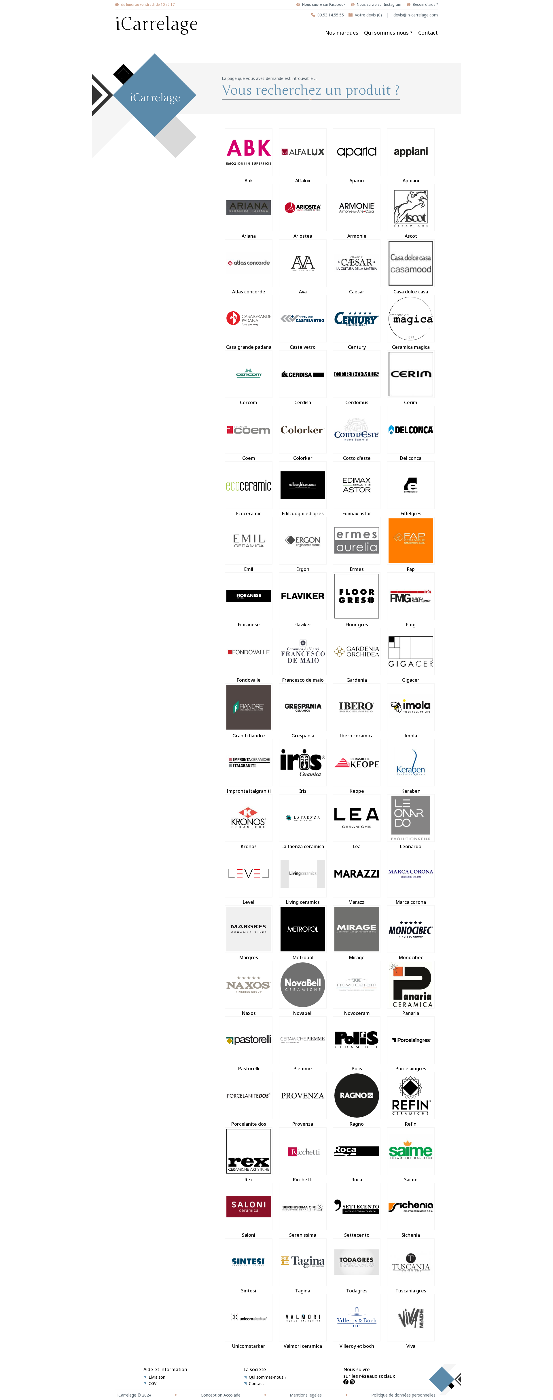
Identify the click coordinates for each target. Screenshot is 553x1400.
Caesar (356, 291)
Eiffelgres (410, 513)
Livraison (157, 1377)
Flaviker (302, 624)
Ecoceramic (248, 513)
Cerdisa (302, 402)
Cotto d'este (357, 458)
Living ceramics (303, 902)
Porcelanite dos (248, 1124)
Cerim (410, 402)
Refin (410, 1124)
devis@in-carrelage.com (415, 15)
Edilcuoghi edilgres (303, 513)
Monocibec (411, 957)
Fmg (411, 624)
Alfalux (302, 180)
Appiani (411, 180)
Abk (249, 180)
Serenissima (302, 1235)
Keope (356, 791)
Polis (357, 1068)
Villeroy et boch (357, 1346)
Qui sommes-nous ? (268, 1377)
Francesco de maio (303, 680)
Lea (357, 846)
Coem (248, 458)
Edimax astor (356, 513)
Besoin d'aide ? (425, 4)
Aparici (356, 180)
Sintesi (248, 1290)
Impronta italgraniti (249, 791)
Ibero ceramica (357, 735)
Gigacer (410, 680)
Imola (410, 735)
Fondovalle (248, 680)
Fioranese (249, 624)
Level (248, 902)
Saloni (248, 1235)
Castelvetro (303, 347)
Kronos (248, 846)
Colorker (303, 458)
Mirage (357, 957)
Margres (248, 957)
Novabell (303, 1013)
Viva (410, 1346)
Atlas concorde (248, 291)
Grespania (302, 735)
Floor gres (356, 624)
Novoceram (357, 1013)
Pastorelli (248, 1068)
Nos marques (341, 32)
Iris (302, 791)
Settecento (357, 1235)
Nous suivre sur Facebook (323, 4)
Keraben (411, 791)
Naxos (249, 1013)
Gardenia (356, 680)
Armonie (356, 236)
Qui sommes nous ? (388, 32)
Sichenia (411, 1235)
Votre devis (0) (368, 15)
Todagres (357, 1290)
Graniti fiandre (248, 735)
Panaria (410, 1013)
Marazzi (356, 902)
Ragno (357, 1124)
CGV (152, 1384)
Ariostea (302, 236)
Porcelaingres (410, 1068)
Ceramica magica (411, 347)
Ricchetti (303, 1179)
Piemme (302, 1068)
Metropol (302, 957)
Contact (428, 32)
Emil (248, 569)
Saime (411, 1179)
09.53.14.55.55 (330, 15)
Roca (356, 1179)
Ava (303, 291)
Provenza (302, 1124)
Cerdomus (356, 402)
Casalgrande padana (248, 347)
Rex (249, 1179)
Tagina (302, 1290)
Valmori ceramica (303, 1346)
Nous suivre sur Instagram (379, 4)
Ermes (357, 569)
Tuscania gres (410, 1290)
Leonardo (410, 846)
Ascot (411, 236)
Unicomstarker (248, 1346)
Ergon (302, 569)
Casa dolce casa (410, 291)
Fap (411, 569)
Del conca (410, 458)
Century (357, 347)
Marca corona (410, 902)
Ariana (249, 236)
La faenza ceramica (302, 846)
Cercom (248, 402)
